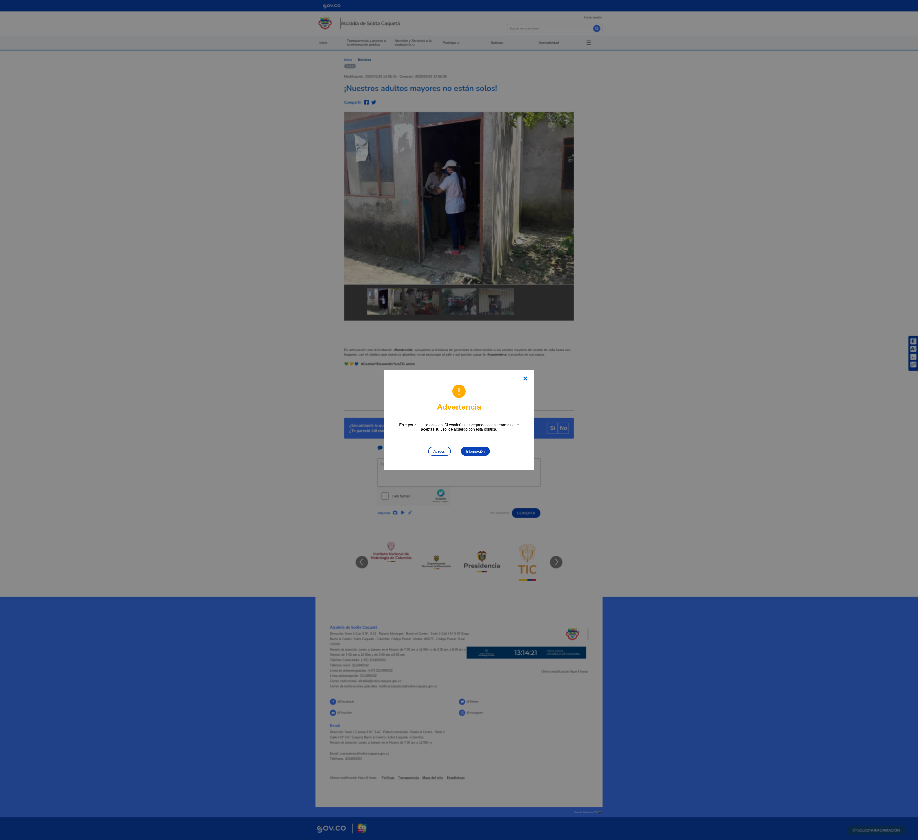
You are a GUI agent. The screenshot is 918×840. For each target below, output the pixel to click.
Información (475, 451)
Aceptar (439, 451)
